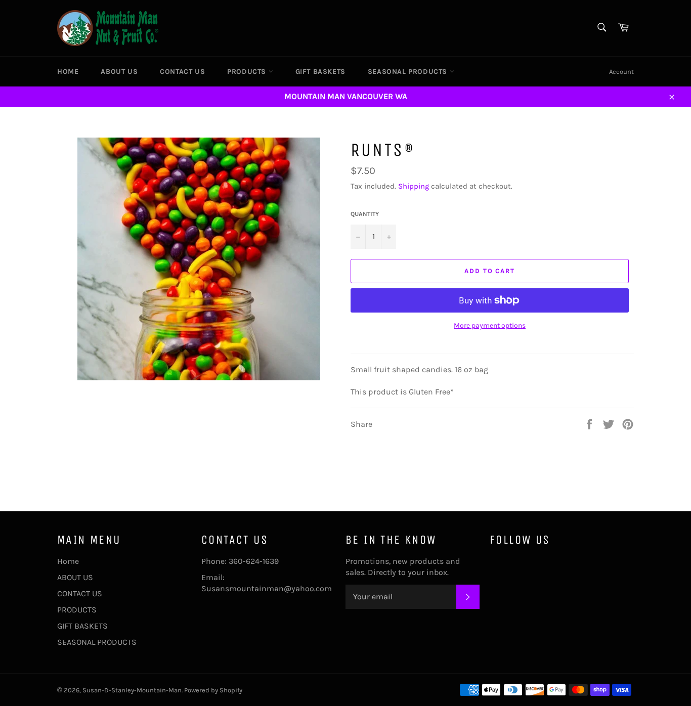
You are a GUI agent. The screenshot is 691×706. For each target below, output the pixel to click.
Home (67, 71)
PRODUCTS (247, 71)
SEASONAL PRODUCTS (409, 71)
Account (621, 71)
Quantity (365, 213)
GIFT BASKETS (320, 71)
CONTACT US (182, 71)
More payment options (490, 325)
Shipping (413, 186)
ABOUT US (119, 71)
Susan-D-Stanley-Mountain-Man (132, 690)
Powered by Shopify (213, 690)
